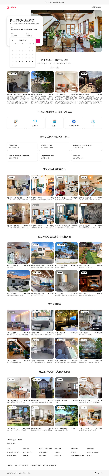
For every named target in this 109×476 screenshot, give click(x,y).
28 (26, 61)
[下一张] (57, 67)
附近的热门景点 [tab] (11, 443)
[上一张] (51, 67)
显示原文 (61, 2)
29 (29, 61)
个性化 (29, 473)
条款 (24, 473)
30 (33, 61)
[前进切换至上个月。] (12, 40)
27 (22, 61)
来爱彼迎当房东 (96, 7)
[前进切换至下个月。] (32, 40)
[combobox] (25, 29)
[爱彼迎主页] (11, 7)
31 (12, 65)
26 (19, 61)
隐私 (20, 473)
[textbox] (17, 35)
